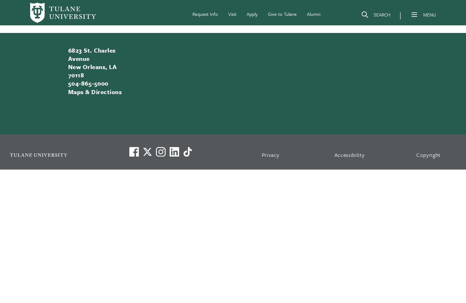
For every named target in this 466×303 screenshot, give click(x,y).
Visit (232, 13)
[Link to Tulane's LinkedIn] (174, 152)
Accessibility (349, 155)
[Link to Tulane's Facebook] (160, 152)
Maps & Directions (95, 91)
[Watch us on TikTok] (187, 152)
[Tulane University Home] (61, 155)
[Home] (63, 13)
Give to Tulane (282, 13)
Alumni (313, 13)
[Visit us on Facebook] (134, 152)
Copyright (428, 155)
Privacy (271, 155)
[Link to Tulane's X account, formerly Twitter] (147, 152)
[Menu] (414, 14)
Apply (252, 13)
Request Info (205, 13)
